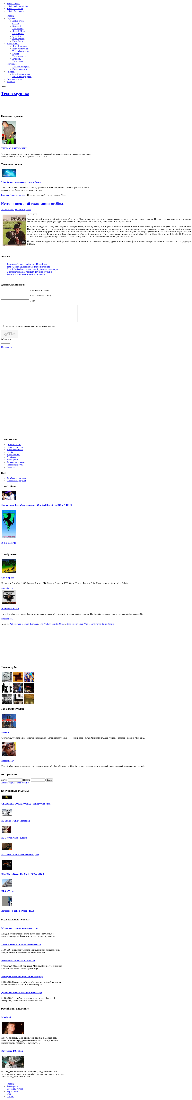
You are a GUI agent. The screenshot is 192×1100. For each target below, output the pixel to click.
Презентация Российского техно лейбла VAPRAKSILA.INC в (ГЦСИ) (36, 505)
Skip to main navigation (17, 6)
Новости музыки (18, 195)
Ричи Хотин (108, 624)
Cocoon (25, 624)
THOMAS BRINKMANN (14, 148)
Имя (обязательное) (39, 290)
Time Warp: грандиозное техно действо (21, 182)
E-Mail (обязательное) (40, 295)
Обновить (6, 339)
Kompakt (34, 624)
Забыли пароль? (8, 782)
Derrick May (7, 761)
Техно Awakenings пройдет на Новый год (27, 264)
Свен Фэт (83, 624)
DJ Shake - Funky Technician (15, 821)
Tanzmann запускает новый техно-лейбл (26, 274)
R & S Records (8, 543)
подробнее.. (7, 588)
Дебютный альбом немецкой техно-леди (21, 992)
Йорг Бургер (95, 624)
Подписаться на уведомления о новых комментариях (29, 326)
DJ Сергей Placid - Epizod (14, 838)
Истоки (5, 732)
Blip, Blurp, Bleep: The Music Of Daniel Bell (22, 874)
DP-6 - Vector (7, 891)
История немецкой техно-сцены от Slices (32, 203)
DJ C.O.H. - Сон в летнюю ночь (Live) (20, 854)
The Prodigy (44, 624)
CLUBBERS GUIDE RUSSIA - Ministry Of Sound (25, 804)
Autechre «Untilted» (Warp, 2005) (17, 911)
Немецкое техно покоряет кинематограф (22, 976)
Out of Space (7, 577)
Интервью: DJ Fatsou (12, 1051)
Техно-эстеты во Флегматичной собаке (21, 944)
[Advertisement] (140, 105)
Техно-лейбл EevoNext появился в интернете (28, 267)
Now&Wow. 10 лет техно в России (18, 960)
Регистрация (23, 782)
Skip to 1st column (15, 8)
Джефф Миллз (58, 624)
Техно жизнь (7, 209)
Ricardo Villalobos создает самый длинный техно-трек (32, 269)
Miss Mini (6, 1017)
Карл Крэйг (71, 624)
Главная (5, 195)
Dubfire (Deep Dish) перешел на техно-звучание (29, 272)
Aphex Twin (15, 624)
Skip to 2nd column (15, 11)
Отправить (6, 347)
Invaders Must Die (10, 608)
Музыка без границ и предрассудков (19, 928)
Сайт (32, 301)
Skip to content (13, 3)
